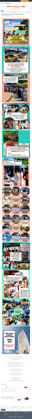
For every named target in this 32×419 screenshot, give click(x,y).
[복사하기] (29, 11)
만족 (5, 398)
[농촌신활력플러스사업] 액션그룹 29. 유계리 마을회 (15, 389)
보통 (7, 398)
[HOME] (13, 7)
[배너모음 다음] (30, 409)
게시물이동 (6, 387)
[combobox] (16, 387)
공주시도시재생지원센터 (11, 409)
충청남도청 (20, 409)
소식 (15, 7)
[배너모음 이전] (28, 409)
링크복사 (6, 384)
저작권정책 (16, 412)
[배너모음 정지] (29, 409)
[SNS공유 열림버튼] (27, 11)
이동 (26, 387)
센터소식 (18, 7)
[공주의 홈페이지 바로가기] (11, 3)
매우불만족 (12, 398)
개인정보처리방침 (6, 412)
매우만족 (3, 398)
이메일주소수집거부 (26, 412)
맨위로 (16, 407)
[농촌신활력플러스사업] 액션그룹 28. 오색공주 (15, 391)
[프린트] (30, 11)
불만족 (9, 398)
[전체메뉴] (30, 3)
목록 (2, 384)
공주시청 (16, 409)
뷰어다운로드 (5, 414)
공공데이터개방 (16, 414)
